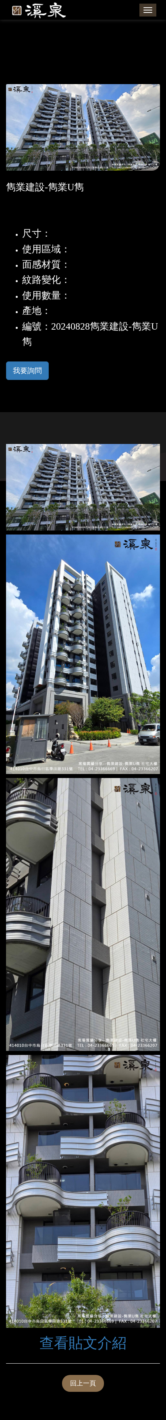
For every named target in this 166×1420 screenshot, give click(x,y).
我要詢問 (27, 371)
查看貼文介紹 (83, 1343)
